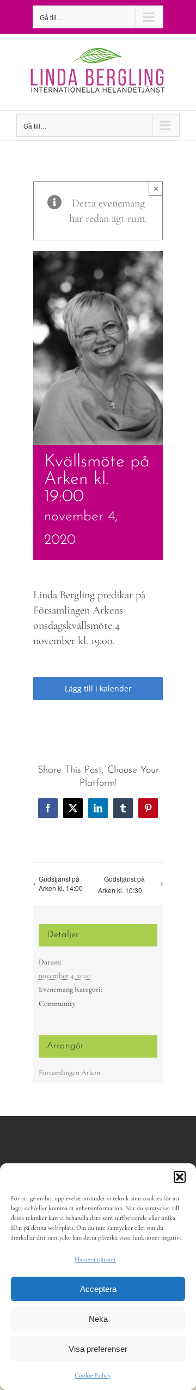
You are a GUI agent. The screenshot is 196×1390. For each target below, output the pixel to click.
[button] (179, 1177)
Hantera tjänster (95, 1259)
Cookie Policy (93, 1375)
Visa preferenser (98, 1348)
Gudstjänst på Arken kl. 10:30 (121, 884)
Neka (98, 1319)
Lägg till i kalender (98, 688)
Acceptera (98, 1289)
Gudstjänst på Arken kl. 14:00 (61, 883)
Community (57, 1003)
